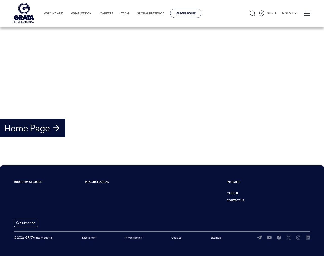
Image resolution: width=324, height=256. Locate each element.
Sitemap (216, 237)
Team (125, 13)
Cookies (176, 237)
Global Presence (150, 13)
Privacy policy (133, 237)
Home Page (27, 128)
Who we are (53, 13)
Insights (233, 182)
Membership (185, 13)
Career (232, 193)
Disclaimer (89, 237)
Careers (106, 13)
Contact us (236, 200)
